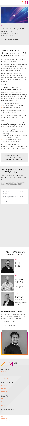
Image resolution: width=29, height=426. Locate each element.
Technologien (5, 378)
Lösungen (4, 375)
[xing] (4, 412)
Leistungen (4, 372)
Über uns (3, 385)
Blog (2, 402)
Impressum (4, 416)
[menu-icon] (2, 2)
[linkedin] (2, 412)
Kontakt (3, 405)
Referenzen (4, 391)
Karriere (3, 388)
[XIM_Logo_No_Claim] (24, 2)
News (2, 398)
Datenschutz (4, 418)
